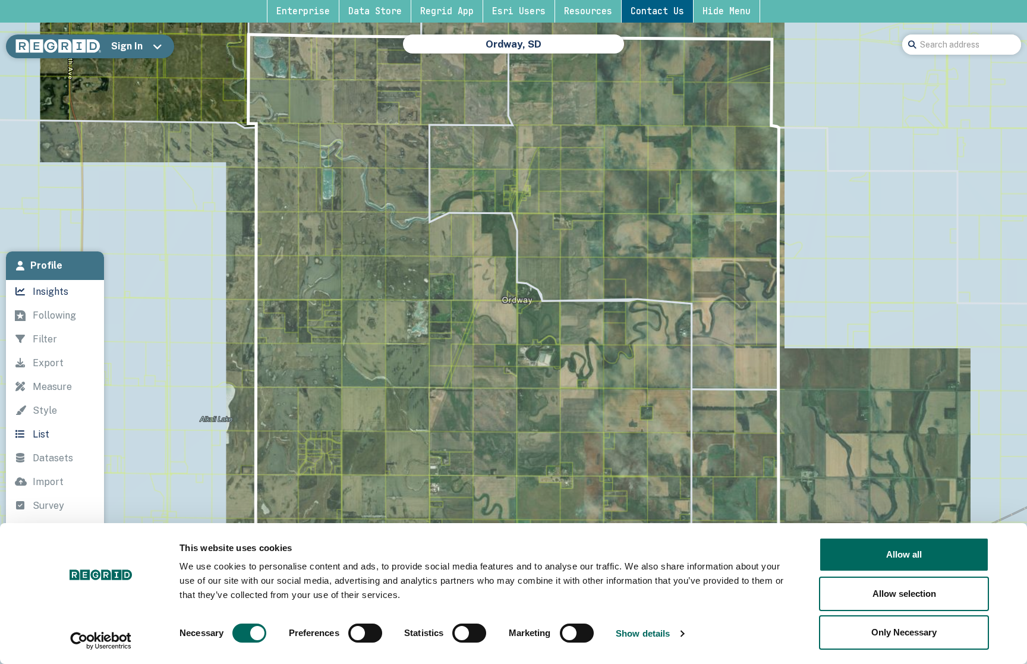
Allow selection (904, 594)
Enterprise (303, 11)
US (445, 50)
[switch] (365, 633)
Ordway (599, 50)
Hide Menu (726, 11)
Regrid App (447, 11)
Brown (554, 50)
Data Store (375, 11)
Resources (588, 11)
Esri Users (519, 11)
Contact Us (657, 11)
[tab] (55, 265)
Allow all (904, 554)
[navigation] (55, 429)
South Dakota (495, 50)
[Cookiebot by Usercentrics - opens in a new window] (101, 641)
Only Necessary (904, 632)
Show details (643, 633)
